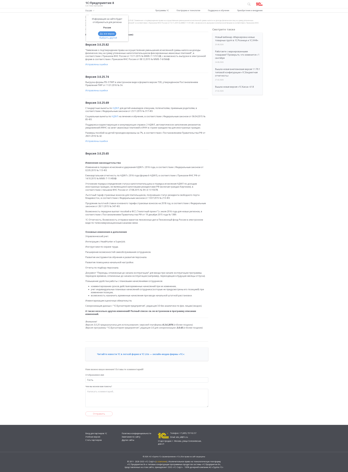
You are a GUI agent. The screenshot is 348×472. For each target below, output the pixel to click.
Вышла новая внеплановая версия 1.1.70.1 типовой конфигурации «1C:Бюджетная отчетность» (237, 72)
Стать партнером (93, 440)
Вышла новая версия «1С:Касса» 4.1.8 (234, 86)
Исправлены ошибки (96, 64)
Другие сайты (128, 440)
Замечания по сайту (131, 436)
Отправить (99, 413)
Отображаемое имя (94, 375)
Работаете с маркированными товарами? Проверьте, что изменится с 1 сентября (237, 54)
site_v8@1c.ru (182, 437)
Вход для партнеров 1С (96, 433)
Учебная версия (92, 436)
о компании (161, 461)
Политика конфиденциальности (136, 433)
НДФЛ (116, 108)
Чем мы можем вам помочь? (98, 386)
